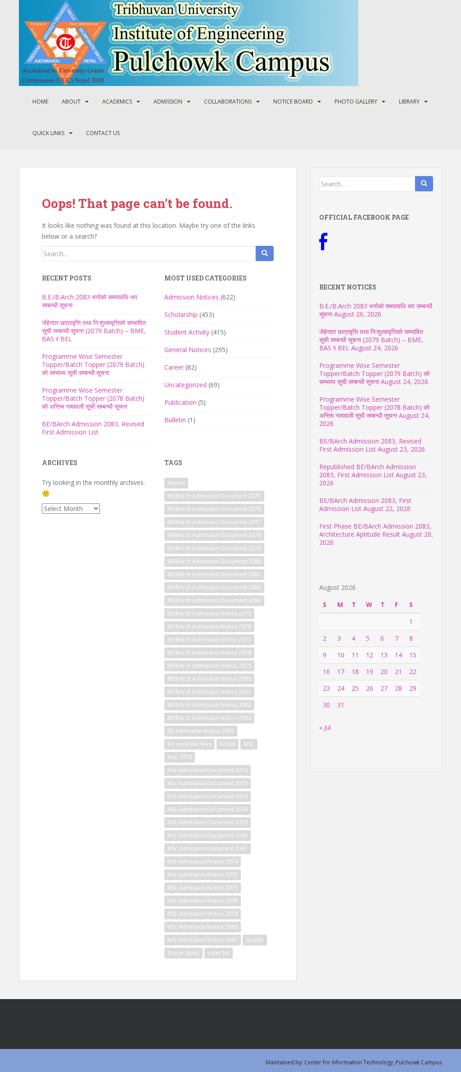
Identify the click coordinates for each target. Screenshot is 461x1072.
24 (340, 688)
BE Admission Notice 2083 (200, 731)
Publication (180, 402)
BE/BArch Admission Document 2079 (214, 548)
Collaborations (228, 101)
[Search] (265, 253)
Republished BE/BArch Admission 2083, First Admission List (367, 470)
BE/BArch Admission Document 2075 (214, 496)
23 (326, 688)
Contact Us (103, 133)
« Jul (325, 727)
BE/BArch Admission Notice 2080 (209, 679)
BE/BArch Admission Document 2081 (214, 574)
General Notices (187, 349)
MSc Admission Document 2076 (207, 796)
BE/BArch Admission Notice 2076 (209, 626)
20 (384, 671)
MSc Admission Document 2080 (207, 835)
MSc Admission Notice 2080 (202, 927)
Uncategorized (185, 384)
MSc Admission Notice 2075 (202, 874)
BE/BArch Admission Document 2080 (214, 561)
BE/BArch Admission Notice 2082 (209, 705)
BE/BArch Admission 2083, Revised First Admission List (93, 428)
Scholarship (181, 314)
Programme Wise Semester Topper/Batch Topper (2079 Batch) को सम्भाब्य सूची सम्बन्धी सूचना (93, 364)
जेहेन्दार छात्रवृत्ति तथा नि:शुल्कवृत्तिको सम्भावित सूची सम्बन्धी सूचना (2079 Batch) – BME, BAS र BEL (94, 330)
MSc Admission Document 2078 (207, 809)
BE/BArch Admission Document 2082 (214, 587)
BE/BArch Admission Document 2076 (214, 509)
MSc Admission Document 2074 (207, 770)
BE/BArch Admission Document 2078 (214, 535)
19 (369, 671)
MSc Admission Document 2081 (207, 848)
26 (369, 688)
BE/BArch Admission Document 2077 (214, 522)
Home (40, 101)
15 (412, 655)
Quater (255, 940)
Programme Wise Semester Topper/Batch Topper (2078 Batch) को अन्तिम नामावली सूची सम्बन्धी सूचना (93, 398)
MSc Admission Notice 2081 (202, 940)
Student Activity (186, 332)
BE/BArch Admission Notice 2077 (209, 639)
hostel (227, 744)
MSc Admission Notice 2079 (202, 914)
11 (355, 655)
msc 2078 (179, 757)
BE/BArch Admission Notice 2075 (209, 613)
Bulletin (175, 420)
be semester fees (189, 744)
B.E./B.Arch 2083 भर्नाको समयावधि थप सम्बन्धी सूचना (89, 301)
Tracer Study (183, 953)
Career (174, 367)
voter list (219, 953)
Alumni (176, 483)
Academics (117, 101)
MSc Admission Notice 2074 (202, 861)
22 (412, 671)
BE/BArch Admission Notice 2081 (209, 692)
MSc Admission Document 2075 (207, 783)
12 (369, 655)
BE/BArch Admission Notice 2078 (209, 652)
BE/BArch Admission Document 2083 (214, 600)
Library (409, 101)
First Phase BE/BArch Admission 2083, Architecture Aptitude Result (375, 530)
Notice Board (293, 101)
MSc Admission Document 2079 (207, 822)
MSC (249, 744)
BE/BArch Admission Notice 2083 (209, 718)
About (71, 101)
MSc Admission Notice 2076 (202, 887)
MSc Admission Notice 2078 (202, 901)
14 (398, 655)
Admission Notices (191, 297)
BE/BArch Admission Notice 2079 (209, 665)
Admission (168, 101)
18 (355, 671)
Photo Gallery (355, 101)
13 (384, 655)
